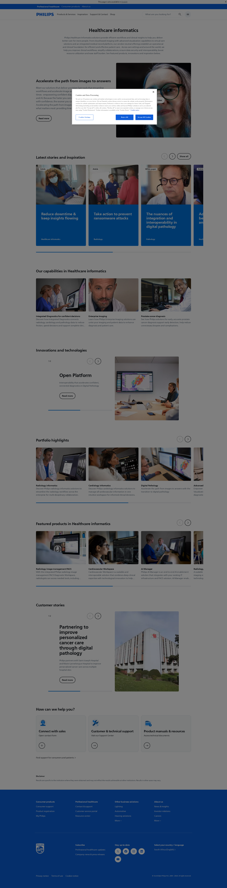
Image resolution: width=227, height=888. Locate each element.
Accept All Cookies (144, 117)
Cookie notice (135, 110)
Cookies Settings (84, 117)
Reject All (124, 117)
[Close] (153, 92)
